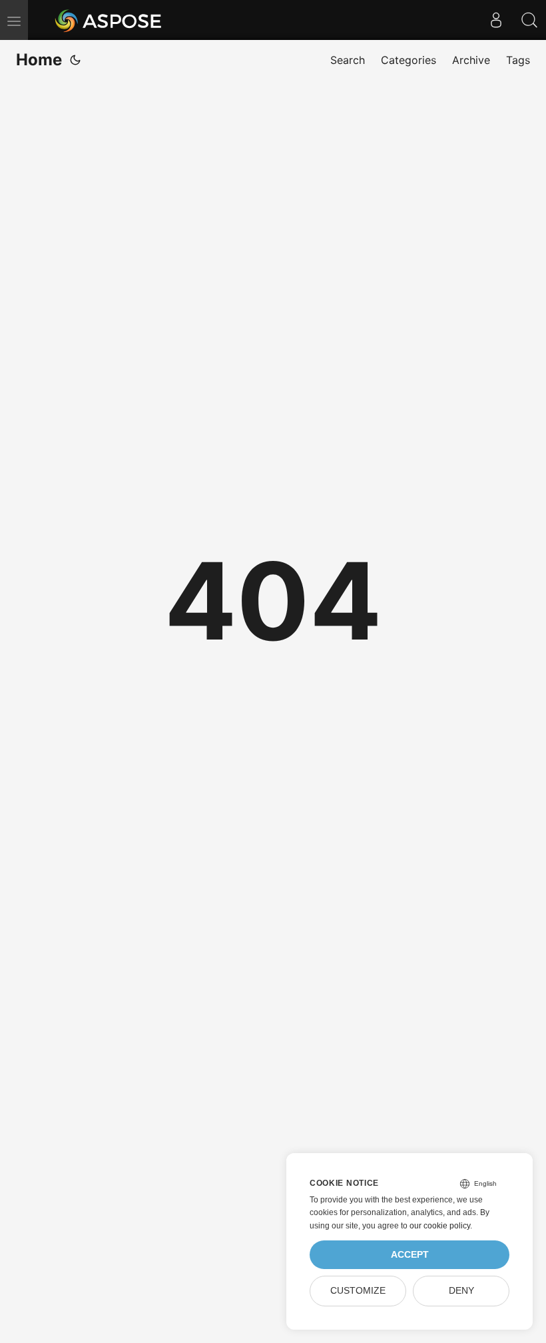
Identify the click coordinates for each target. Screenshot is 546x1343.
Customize (358, 1291)
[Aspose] (109, 20)
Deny (461, 1291)
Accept (410, 1255)
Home (39, 59)
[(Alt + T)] (75, 60)
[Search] (529, 20)
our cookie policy (440, 1225)
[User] (496, 20)
